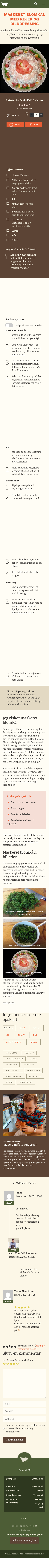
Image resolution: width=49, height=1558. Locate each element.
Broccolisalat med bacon (23, 802)
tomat (21, 1035)
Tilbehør (39, 1499)
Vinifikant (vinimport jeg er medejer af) (24, 1534)
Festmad (29, 1053)
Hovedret (29, 1064)
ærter (36, 1028)
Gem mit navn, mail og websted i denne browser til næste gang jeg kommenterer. (26, 1428)
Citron (33, 1042)
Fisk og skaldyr (14, 1059)
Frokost (39, 1490)
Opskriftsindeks (13, 1495)
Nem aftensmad (14, 1076)
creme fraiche (14, 1042)
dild (35, 1035)
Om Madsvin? (12, 1490)
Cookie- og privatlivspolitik (24, 1526)
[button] (20, 105)
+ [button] (41, 114)
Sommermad (26, 1082)
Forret (33, 1059)
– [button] (31, 114)
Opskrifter (35, 1076)
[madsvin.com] (4, 4)
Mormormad (33, 1070)
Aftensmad (11, 1053)
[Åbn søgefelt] (36, 4)
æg (7, 1035)
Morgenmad (37, 1486)
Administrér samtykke (24, 1540)
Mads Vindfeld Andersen (30, 100)
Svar (9, 1203)
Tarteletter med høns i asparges (20, 822)
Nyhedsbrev (24, 1530)
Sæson (9, 1082)
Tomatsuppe (17, 808)
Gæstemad (11, 1064)
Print (17, 124)
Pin (35, 124)
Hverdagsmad (13, 1070)
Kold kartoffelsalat (20, 814)
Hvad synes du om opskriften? (18, 1360)
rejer (22, 1028)
